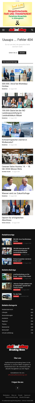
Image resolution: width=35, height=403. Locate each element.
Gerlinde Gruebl (6, 171)
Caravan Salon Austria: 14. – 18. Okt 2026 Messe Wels (16, 167)
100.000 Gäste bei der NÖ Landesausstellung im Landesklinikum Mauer (13, 113)
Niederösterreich (6, 136)
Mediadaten (6, 395)
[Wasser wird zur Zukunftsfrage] (17, 183)
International (17, 289)
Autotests (16, 296)
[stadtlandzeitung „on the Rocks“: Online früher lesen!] (7, 276)
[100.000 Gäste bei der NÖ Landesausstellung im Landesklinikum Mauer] (17, 100)
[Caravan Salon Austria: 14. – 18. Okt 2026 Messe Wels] (17, 156)
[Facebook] (17, 388)
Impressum (27, 395)
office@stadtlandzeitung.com (17, 375)
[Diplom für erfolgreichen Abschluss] (17, 207)
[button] (3, 30)
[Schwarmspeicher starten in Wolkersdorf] (17, 129)
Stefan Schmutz (6, 222)
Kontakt (20, 395)
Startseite (22, 52)
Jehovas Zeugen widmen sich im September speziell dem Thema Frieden (22, 285)
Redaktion (4, 89)
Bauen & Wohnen (7, 80)
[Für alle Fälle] (7, 296)
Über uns (13, 395)
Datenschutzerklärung (12, 397)
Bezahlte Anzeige (7, 163)
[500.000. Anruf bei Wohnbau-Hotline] (17, 73)
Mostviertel (5, 214)
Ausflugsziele (6, 107)
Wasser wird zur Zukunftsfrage (16, 193)
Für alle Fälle (17, 294)
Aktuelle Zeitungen (24, 397)
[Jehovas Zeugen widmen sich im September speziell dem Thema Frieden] (7, 286)
